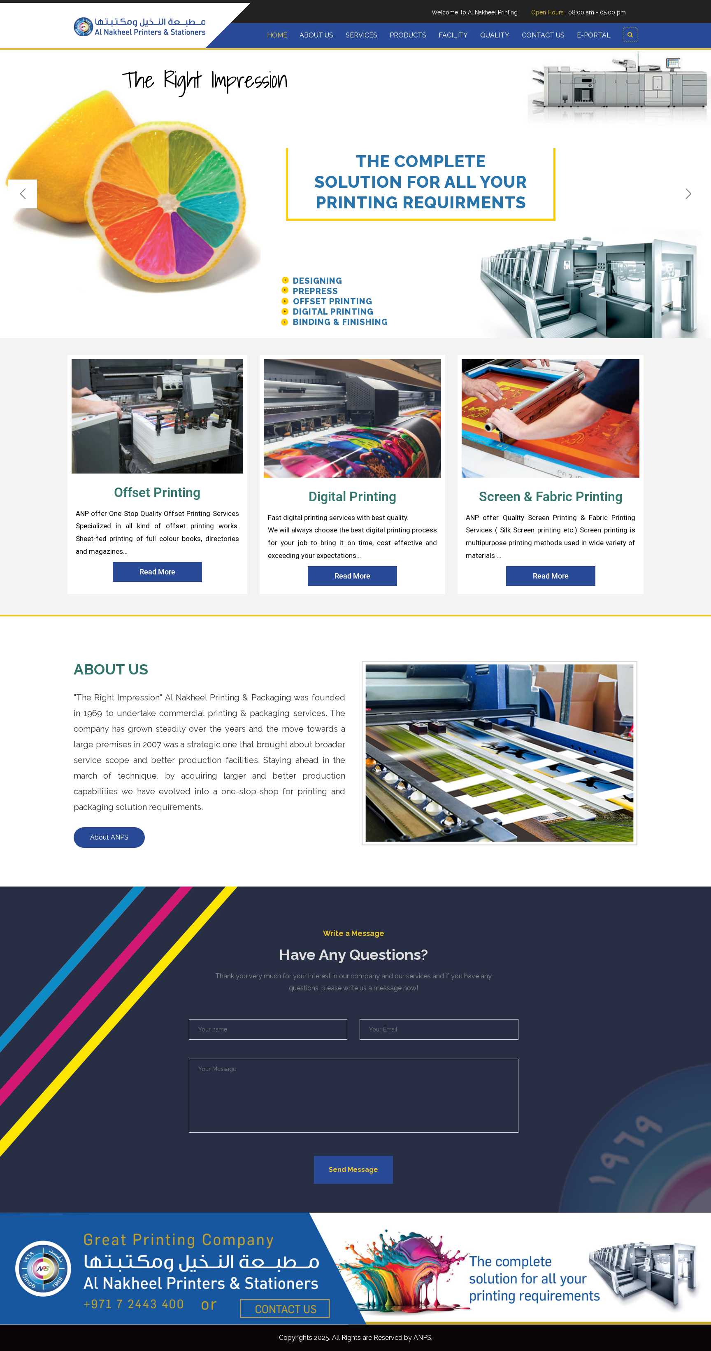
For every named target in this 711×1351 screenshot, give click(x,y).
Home (277, 35)
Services (361, 35)
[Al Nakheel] (139, 26)
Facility (453, 35)
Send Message (353, 1170)
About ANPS (109, 837)
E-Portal (594, 35)
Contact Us (543, 35)
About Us (316, 35)
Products (408, 35)
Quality (494, 35)
